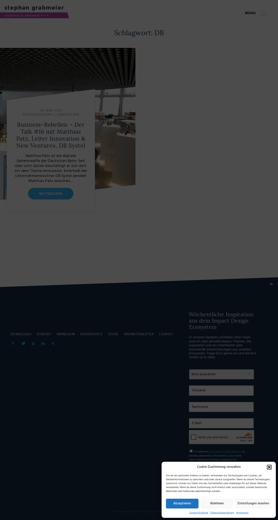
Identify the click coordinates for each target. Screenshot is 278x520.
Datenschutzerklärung (222, 513)
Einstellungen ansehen (253, 503)
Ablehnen (217, 503)
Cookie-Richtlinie (198, 513)
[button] (269, 467)
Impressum (242, 513)
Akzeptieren (182, 503)
